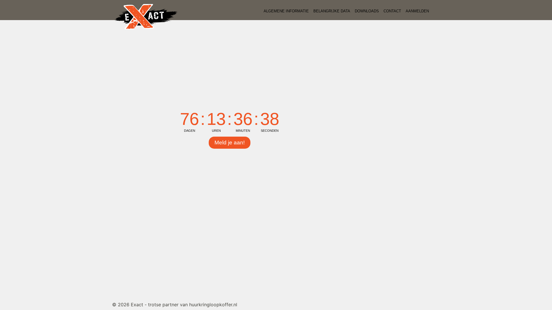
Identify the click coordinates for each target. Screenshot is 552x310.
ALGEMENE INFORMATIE (286, 11)
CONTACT (392, 11)
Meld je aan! (229, 143)
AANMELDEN (417, 11)
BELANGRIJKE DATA (331, 11)
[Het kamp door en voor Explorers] (146, 16)
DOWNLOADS (367, 11)
